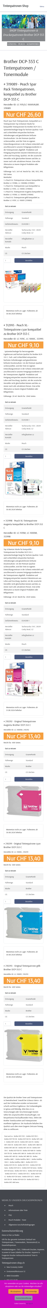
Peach (11, 1205)
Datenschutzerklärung (23, 1298)
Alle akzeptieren (15, 1291)
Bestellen (28, 260)
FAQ (10, 1215)
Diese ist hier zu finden (10, 1235)
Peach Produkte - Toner (17, 1220)
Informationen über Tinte (18, 1210)
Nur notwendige (31, 1291)
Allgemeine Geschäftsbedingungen (22, 1224)
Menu (42, 6)
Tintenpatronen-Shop (15, 6)
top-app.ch (29, 1303)
